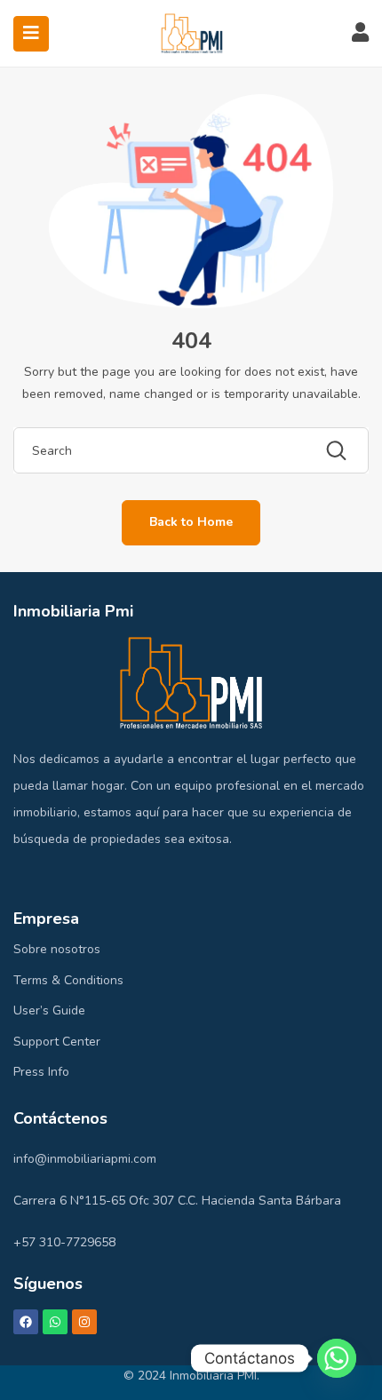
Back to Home (191, 521)
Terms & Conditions (68, 980)
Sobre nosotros (56, 949)
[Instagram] (84, 1321)
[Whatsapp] (55, 1321)
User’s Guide (49, 1010)
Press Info (41, 1071)
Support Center (56, 1041)
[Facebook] (25, 1321)
